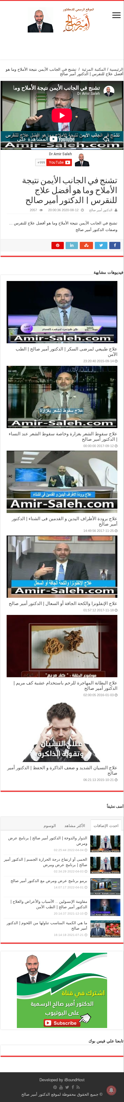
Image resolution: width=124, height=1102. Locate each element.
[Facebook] (73, 1087)
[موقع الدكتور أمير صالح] (62, 18)
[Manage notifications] (111, 1090)
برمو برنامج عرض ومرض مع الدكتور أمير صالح (49, 880)
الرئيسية (116, 69)
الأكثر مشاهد (74, 825)
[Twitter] (67, 1087)
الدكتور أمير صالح (100, 210)
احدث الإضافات (106, 825)
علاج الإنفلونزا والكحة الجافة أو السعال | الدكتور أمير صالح (63, 603)
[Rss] (78, 1087)
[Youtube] (61, 1087)
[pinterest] (55, 1087)
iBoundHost (74, 1080)
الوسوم (50, 825)
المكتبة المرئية (94, 69)
